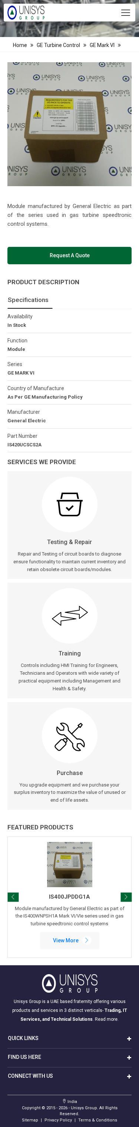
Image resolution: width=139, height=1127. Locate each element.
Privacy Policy (58, 1120)
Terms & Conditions (97, 1120)
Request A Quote (70, 255)
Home (20, 45)
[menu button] (126, 13)
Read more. (107, 1019)
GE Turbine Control (58, 45)
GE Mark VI (102, 45)
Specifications (28, 299)
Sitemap (30, 1120)
